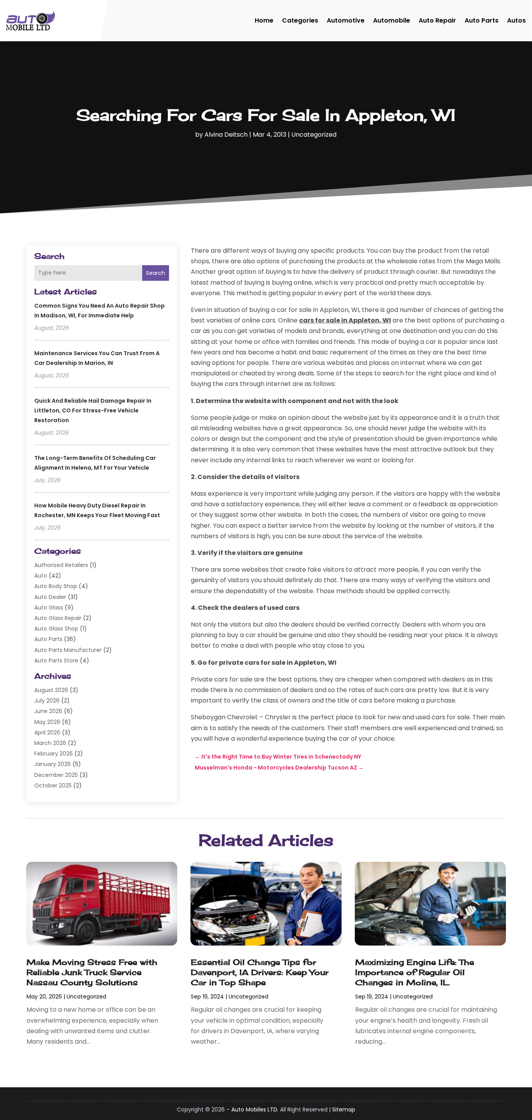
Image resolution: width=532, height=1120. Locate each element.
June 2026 (48, 711)
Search (155, 273)
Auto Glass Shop (56, 628)
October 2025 (53, 785)
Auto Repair (437, 20)
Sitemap (343, 1109)
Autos (516, 20)
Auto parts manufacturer (68, 650)
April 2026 (47, 732)
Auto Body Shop (55, 586)
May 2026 (47, 722)
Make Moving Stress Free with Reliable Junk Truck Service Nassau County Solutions (91, 972)
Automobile (391, 20)
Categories (300, 20)
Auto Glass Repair (57, 618)
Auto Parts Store (56, 660)
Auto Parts (482, 20)
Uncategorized (313, 134)
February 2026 (53, 753)
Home (264, 20)
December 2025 (56, 775)
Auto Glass (48, 607)
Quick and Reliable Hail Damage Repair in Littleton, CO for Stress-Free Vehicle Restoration (92, 410)
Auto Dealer (50, 597)
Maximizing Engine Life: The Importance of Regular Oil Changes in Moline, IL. (414, 972)
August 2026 (51, 690)
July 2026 (47, 700)
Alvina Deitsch (226, 134)
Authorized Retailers (61, 565)
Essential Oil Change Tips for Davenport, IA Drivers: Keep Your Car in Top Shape (260, 972)
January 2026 (52, 764)
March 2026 (50, 743)
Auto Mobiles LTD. (254, 1109)
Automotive (346, 20)
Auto (40, 575)
